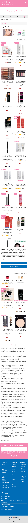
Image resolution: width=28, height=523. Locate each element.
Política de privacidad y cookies (20, 273)
